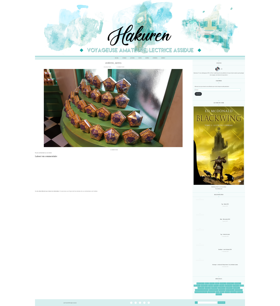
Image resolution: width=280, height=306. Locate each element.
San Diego (221, 290)
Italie (241, 285)
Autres (147, 58)
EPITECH (215, 285)
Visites (140, 58)
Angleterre (199, 283)
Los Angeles (221, 287)
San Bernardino (213, 290)
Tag (217, 292)
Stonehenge (211, 292)
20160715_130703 (113, 62)
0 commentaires (120, 67)
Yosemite (218, 294)
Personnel (235, 287)
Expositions (228, 285)
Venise (221, 292)
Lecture (207, 287)
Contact (163, 58)
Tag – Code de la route (225, 234)
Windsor (239, 292)
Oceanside (228, 287)
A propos (155, 58)
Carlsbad (237, 283)
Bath (206, 283)
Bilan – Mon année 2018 (225, 219)
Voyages (124, 58)
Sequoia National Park (200, 292)
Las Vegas (200, 287)
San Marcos (238, 290)
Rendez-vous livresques (201, 290)
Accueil (116, 58)
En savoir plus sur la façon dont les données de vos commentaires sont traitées (78, 191)
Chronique (203, 285)
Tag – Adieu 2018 (225, 204)
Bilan (216, 283)
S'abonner (198, 93)
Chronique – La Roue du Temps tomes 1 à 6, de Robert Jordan (225, 264)
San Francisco (229, 290)
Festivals (235, 285)
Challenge (196, 285)
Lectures (132, 58)
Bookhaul (222, 283)
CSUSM (209, 285)
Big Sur (211, 283)
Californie (229, 283)
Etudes (221, 285)
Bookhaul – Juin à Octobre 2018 (225, 249)
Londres (213, 287)
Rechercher (221, 302)
